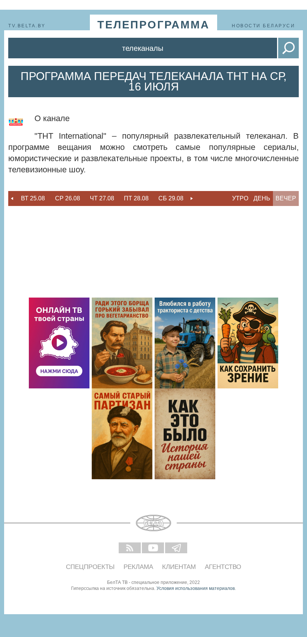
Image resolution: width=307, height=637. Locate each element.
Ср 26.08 (67, 198)
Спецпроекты (90, 566)
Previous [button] (12, 198)
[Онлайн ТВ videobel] (59, 343)
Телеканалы (142, 48)
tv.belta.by (27, 25)
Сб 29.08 (170, 198)
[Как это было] (185, 433)
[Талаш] (122, 433)
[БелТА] (153, 523)
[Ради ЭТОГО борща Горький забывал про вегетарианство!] (122, 343)
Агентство (223, 566)
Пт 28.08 (136, 198)
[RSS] (130, 548)
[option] (33, 198)
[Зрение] (248, 343)
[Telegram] (176, 548)
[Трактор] (185, 343)
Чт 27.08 (102, 198)
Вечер (286, 198)
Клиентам (179, 566)
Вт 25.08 (33, 198)
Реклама (138, 566)
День (261, 198)
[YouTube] (153, 548)
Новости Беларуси (263, 25)
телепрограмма (153, 25)
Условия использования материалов (195, 588)
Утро (240, 198)
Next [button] (191, 198)
